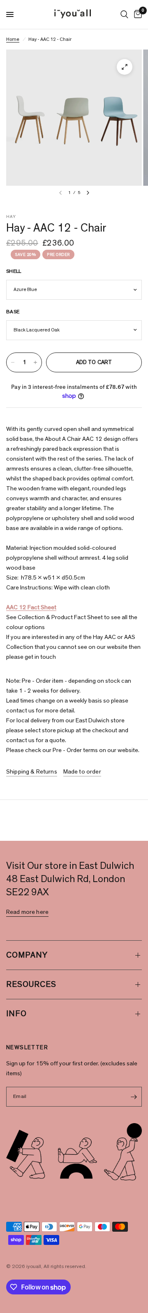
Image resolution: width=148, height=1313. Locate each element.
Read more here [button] (27, 912)
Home (12, 39)
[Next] (88, 193)
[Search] (124, 14)
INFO (16, 1014)
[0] (136, 14)
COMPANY (27, 955)
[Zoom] (124, 67)
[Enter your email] (133, 1097)
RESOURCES (31, 984)
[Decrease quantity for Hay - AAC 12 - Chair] (13, 362)
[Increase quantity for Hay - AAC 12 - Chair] (35, 362)
